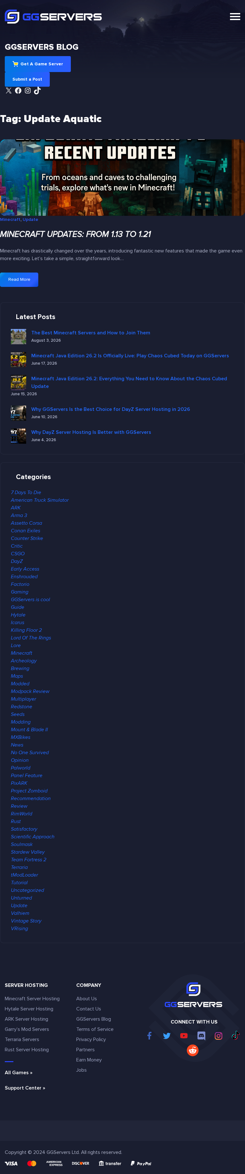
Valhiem (20, 913)
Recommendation (31, 798)
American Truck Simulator (40, 500)
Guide (17, 607)
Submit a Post (27, 79)
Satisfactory (24, 829)
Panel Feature (26, 775)
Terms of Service (95, 1029)
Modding (21, 722)
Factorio (20, 584)
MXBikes (20, 737)
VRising (19, 928)
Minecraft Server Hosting (32, 998)
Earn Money (89, 1060)
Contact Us (88, 1009)
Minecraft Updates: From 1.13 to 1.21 (75, 234)
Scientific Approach (33, 837)
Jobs (81, 1070)
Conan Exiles (25, 531)
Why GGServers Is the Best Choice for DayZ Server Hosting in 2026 (110, 409)
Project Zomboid (29, 791)
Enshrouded (24, 576)
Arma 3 (19, 515)
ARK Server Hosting (26, 1019)
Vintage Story (26, 921)
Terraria (19, 867)
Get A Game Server (41, 64)
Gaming (19, 592)
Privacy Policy (91, 1039)
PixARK (19, 783)
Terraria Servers (22, 1039)
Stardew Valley (28, 852)
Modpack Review (30, 691)
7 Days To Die (26, 492)
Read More (22, 282)
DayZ (17, 561)
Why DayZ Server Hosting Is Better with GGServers (91, 432)
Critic (17, 546)
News (17, 745)
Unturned (21, 898)
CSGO (18, 554)
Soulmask (22, 844)
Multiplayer (23, 699)
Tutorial (19, 882)
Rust (16, 821)
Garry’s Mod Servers (27, 1029)
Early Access (25, 569)
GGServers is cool (30, 599)
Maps (17, 676)
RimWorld (21, 814)
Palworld (20, 768)
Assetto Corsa (26, 523)
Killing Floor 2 (26, 630)
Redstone (21, 707)
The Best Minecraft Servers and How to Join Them (90, 333)
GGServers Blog (41, 47)
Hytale (18, 615)
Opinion (20, 760)
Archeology (24, 661)
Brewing (20, 668)
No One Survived (30, 752)
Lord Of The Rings (31, 638)
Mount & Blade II (29, 729)
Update (30, 219)
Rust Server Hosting (27, 1049)
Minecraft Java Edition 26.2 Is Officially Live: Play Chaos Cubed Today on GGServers (130, 356)
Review (19, 806)
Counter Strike (27, 538)
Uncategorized (27, 890)
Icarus (17, 622)
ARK (16, 508)
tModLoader (24, 875)
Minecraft (10, 219)
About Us (86, 998)
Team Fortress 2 (28, 860)
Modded (20, 684)
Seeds (18, 714)
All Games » (19, 1072)
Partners (85, 1049)
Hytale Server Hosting (29, 1009)
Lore (16, 645)
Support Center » (25, 1088)
